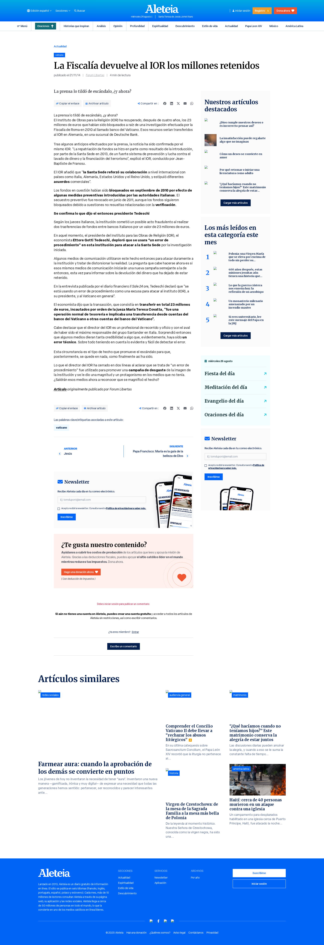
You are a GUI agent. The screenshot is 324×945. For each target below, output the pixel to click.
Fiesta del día (220, 374)
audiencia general (180, 695)
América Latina (294, 26)
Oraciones (43, 26)
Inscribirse (67, 517)
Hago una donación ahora (79, 572)
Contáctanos (195, 932)
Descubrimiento (185, 26)
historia (174, 773)
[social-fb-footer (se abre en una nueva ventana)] (158, 921)
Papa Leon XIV (253, 26)
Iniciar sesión (242, 10)
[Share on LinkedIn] (171, 103)
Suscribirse (259, 873)
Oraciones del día (224, 415)
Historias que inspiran (76, 26)
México (273, 26)
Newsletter (161, 877)
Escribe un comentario (123, 646)
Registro (260, 10)
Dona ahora (283, 10)
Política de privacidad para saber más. (126, 508)
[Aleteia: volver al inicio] (162, 8)
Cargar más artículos (236, 203)
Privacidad (212, 932)
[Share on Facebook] (164, 103)
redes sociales (50, 695)
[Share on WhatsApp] (191, 103)
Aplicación (160, 883)
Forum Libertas (95, 75)
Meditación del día (226, 387)
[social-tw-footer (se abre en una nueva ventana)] (165, 921)
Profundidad (137, 26)
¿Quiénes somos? (160, 932)
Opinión (117, 26)
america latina (241, 769)
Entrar (135, 632)
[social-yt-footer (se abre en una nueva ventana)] (151, 921)
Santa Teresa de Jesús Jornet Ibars (175, 16)
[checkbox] (59, 509)
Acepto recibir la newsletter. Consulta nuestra (103, 508)
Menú (24, 26)
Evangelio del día (224, 401)
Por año (195, 877)
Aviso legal (179, 932)
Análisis (101, 26)
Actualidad (231, 26)
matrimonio (240, 695)
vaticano (61, 427)
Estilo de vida (210, 26)
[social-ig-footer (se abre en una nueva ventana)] (172, 921)
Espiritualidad (160, 26)
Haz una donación (136, 932)
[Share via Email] (185, 103)
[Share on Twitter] (178, 103)
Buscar (81, 10)
